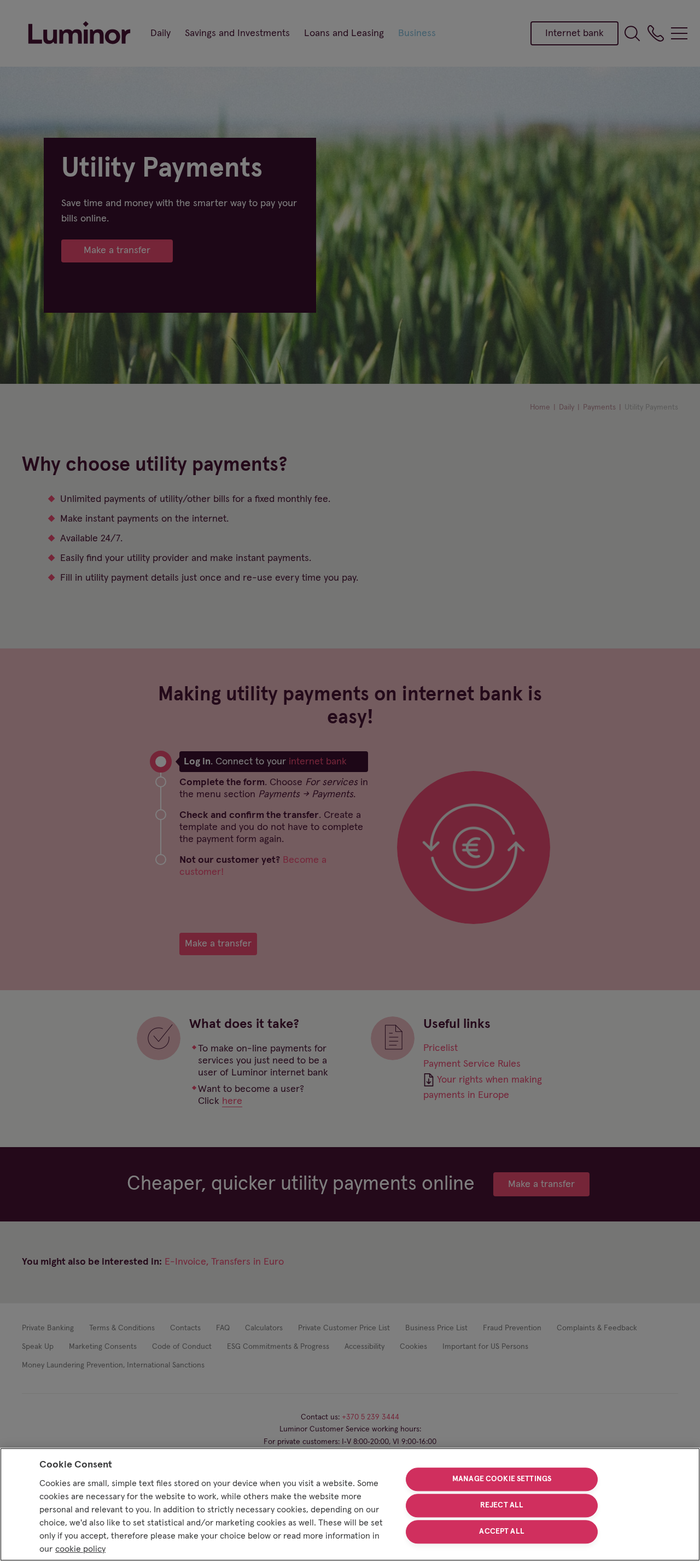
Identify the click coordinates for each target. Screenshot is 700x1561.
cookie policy (80, 1549)
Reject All (501, 1505)
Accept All (501, 1531)
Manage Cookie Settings (501, 1479)
